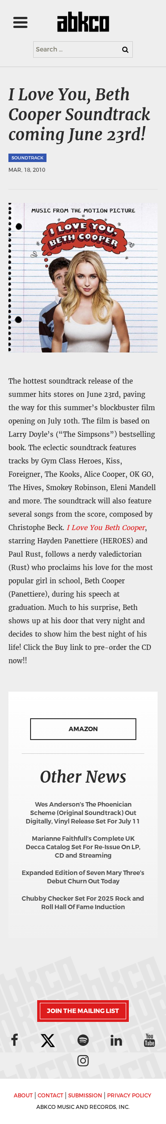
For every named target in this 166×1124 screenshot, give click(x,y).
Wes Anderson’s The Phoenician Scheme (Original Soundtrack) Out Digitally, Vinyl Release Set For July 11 (83, 813)
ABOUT (23, 1095)
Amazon (83, 729)
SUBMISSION (85, 1095)
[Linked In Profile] (116, 1040)
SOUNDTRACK (27, 158)
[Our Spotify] (83, 1040)
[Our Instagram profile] (83, 1060)
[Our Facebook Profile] (14, 1040)
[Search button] (125, 49)
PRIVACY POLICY (129, 1095)
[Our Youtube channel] (149, 1040)
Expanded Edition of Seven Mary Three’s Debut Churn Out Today (83, 877)
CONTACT (50, 1095)
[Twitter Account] (48, 1041)
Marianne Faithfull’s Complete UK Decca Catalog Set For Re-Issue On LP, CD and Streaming (83, 847)
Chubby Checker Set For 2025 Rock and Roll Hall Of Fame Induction (83, 902)
